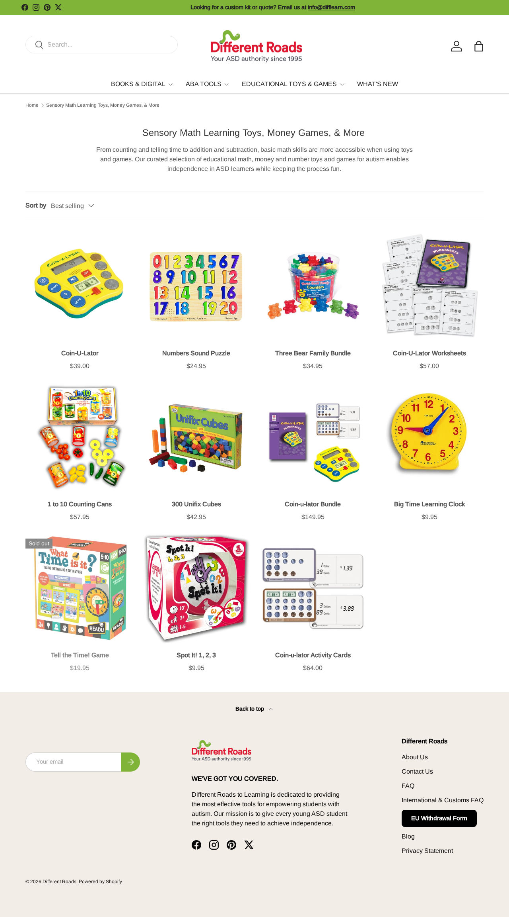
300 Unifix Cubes (196, 504)
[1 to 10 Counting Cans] (79, 437)
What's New (377, 83)
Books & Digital (138, 83)
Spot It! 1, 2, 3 (196, 655)
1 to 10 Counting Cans (80, 504)
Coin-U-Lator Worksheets (429, 353)
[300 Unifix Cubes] (196, 437)
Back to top (250, 708)
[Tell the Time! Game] (79, 588)
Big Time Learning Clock (429, 504)
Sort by (35, 205)
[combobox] (101, 44)
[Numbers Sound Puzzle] (196, 286)
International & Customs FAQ (443, 800)
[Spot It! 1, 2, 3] (196, 588)
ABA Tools (203, 83)
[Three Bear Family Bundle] (312, 286)
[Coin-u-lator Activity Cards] (312, 588)
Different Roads (59, 881)
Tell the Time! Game (80, 655)
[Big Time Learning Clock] (429, 437)
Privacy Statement (427, 850)
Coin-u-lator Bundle (313, 504)
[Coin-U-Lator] (79, 286)
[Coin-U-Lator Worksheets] (429, 286)
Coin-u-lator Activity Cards (313, 655)
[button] (479, 46)
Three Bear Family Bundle (313, 353)
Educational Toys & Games (289, 83)
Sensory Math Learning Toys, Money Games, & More (102, 105)
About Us (415, 757)
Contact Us (417, 771)
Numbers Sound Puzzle (196, 353)
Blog (408, 836)
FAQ (408, 785)
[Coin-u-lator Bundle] (312, 437)
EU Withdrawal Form (439, 818)
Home (32, 105)
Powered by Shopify (100, 881)
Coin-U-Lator (80, 353)
